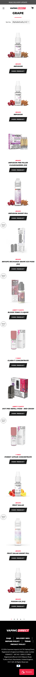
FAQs (8, 638)
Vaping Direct (29, 649)
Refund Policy (12, 641)
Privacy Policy (18, 644)
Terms (28, 641)
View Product (18, 71)
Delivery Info (23, 638)
